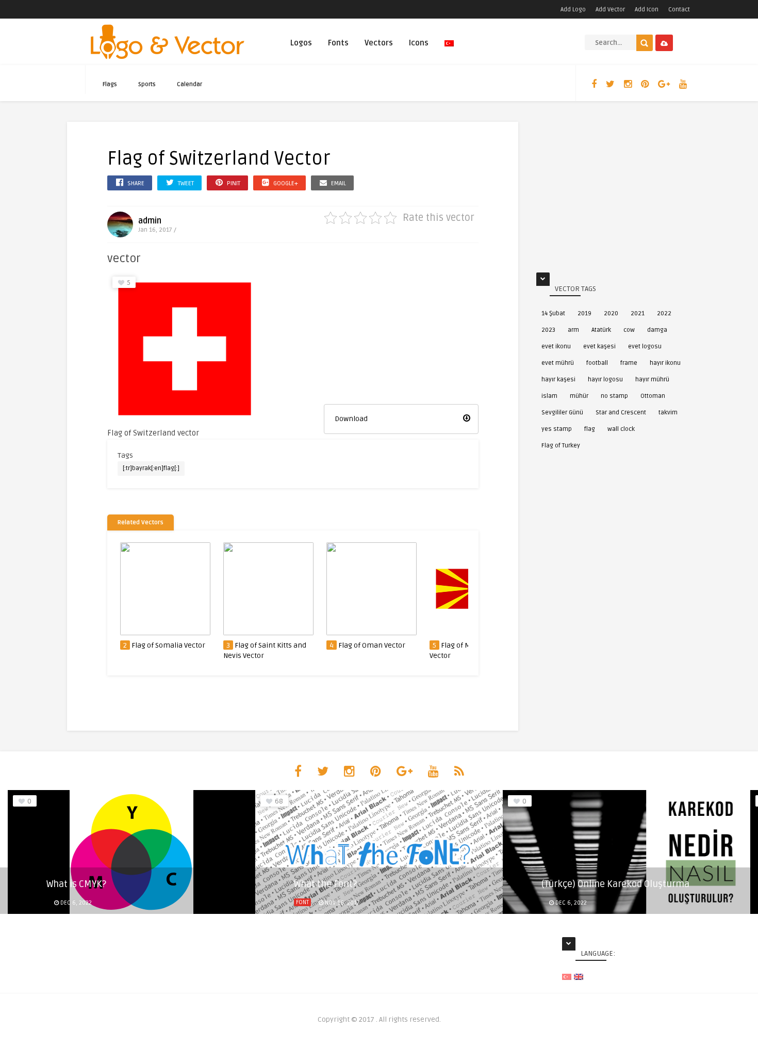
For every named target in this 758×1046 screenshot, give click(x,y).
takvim (668, 412)
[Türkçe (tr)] (566, 976)
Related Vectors (140, 522)
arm (573, 330)
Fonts (338, 42)
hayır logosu (605, 379)
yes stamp (556, 429)
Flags (110, 84)
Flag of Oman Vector (371, 645)
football (597, 363)
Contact (679, 9)
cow (629, 330)
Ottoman (652, 396)
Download (351, 418)
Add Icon (646, 9)
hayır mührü (652, 379)
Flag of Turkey (560, 445)
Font (302, 902)
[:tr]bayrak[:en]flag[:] (151, 468)
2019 (584, 313)
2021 (638, 313)
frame (628, 363)
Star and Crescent (621, 412)
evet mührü (557, 363)
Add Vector (610, 9)
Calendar (189, 84)
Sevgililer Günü (562, 412)
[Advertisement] (401, 335)
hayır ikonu (665, 363)
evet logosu (645, 346)
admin (149, 221)
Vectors (379, 42)
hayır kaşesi (558, 379)
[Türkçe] (449, 48)
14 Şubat (553, 313)
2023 (548, 330)
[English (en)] (578, 976)
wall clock (621, 429)
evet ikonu (556, 346)
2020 (611, 313)
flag (589, 429)
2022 (664, 313)
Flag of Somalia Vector (168, 645)
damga (657, 330)
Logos (301, 42)
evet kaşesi (599, 346)
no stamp (614, 396)
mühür (579, 396)
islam (549, 396)
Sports (147, 84)
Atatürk (601, 330)
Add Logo (573, 9)
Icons (419, 42)
